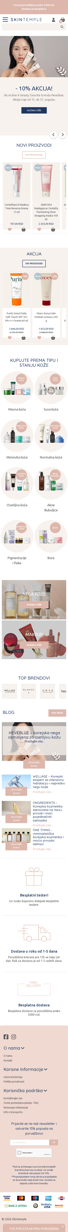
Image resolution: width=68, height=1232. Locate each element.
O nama (8, 1055)
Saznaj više (34, 110)
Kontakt (8, 1060)
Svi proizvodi (34, 155)
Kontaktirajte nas (13, 1098)
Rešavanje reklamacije (16, 1107)
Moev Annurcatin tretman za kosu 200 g (46, 317)
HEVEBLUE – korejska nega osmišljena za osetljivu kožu (34, 735)
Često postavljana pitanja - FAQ (21, 1102)
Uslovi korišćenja (13, 1077)
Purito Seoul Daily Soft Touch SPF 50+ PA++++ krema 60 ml (16, 317)
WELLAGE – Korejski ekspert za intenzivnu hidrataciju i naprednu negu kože (49, 781)
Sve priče (57, 713)
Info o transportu (13, 1112)
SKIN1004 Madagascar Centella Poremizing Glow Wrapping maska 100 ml (46, 212)
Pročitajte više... (34, 741)
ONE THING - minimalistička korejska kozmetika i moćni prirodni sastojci (48, 837)
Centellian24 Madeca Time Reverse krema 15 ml (17, 208)
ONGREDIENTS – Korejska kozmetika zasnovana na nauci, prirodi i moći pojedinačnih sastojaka (47, 811)
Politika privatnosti (14, 1081)
